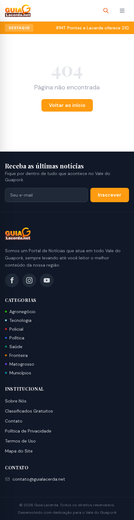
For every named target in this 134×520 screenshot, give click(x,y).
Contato (13, 421)
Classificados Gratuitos (29, 411)
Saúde (15, 346)
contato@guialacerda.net (38, 479)
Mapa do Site (19, 451)
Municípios (20, 373)
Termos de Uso (20, 441)
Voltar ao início (67, 105)
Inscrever (110, 195)
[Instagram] (29, 280)
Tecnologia (20, 320)
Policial (16, 329)
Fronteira (18, 355)
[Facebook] (12, 280)
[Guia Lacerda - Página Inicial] (18, 10)
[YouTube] (47, 280)
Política (16, 338)
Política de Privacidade (28, 431)
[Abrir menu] (122, 11)
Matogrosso (21, 364)
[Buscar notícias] (106, 11)
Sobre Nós (15, 401)
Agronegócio (22, 311)
